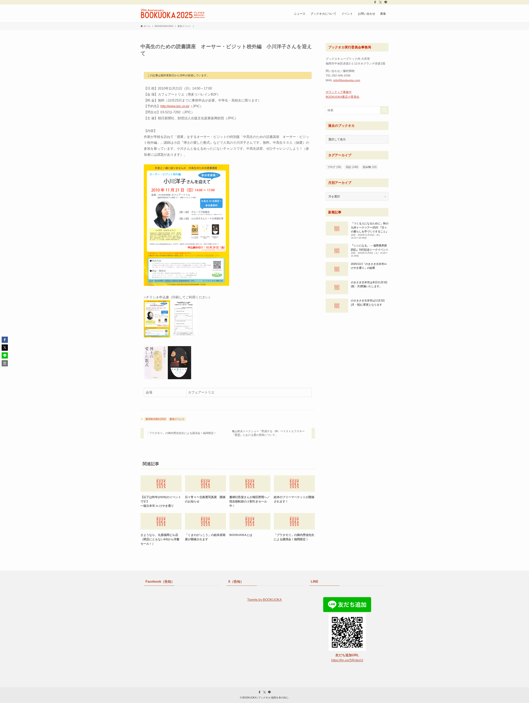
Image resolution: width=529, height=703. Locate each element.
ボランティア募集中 (339, 92)
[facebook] (375, 2)
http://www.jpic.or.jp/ (174, 106)
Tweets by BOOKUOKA (264, 599)
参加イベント (177, 419)
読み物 (369, 167)
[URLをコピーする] (5, 363)
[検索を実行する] (384, 110)
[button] (5, 340)
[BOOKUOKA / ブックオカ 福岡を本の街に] (173, 13)
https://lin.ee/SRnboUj (347, 660)
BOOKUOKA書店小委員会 (342, 96)
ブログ (334, 167)
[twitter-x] (380, 2)
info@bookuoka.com (346, 80)
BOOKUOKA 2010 (156, 419)
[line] (385, 2)
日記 (352, 167)
